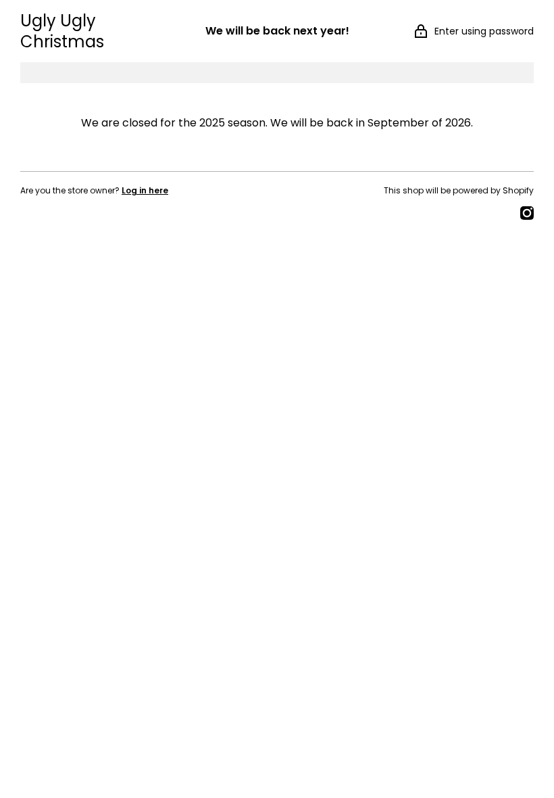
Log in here (145, 190)
